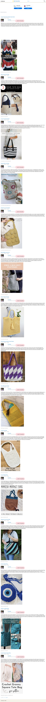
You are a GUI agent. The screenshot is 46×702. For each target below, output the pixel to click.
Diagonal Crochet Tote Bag (5, 519)
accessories (6, 116)
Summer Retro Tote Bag (5, 163)
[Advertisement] (23, 33)
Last (6, 697)
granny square (4, 695)
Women (5, 75)
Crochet (2, 75)
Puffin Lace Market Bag (5, 608)
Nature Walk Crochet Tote (5, 252)
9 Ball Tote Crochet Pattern (5, 207)
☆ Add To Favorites (19, 20)
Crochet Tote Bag (4, 430)
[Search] (44, 1)
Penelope (9, 19)
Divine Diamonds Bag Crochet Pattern (7, 341)
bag (1, 116)
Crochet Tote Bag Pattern (5, 118)
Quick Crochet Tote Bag (5, 74)
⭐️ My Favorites (16, 1)
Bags (8, 75)
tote (3, 116)
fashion (8, 205)
